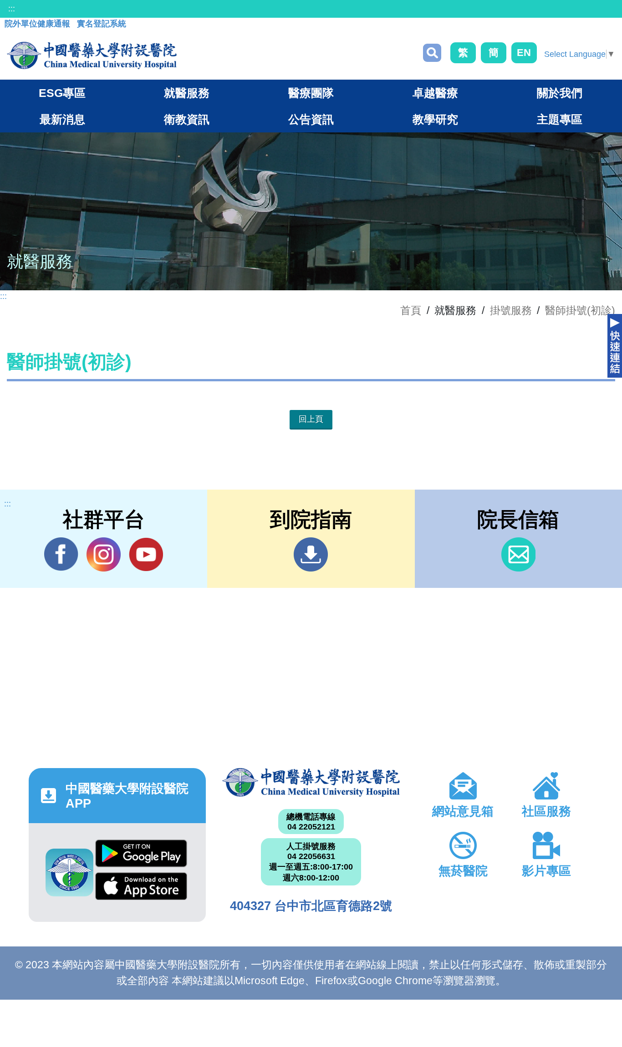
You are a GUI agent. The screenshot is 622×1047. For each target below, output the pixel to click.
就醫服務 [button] (186, 92)
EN (524, 52)
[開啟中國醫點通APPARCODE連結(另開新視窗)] (69, 872)
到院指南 (311, 554)
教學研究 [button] (435, 119)
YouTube (146, 554)
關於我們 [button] (559, 92)
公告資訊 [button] (311, 119)
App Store (141, 888)
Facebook (61, 554)
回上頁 (311, 419)
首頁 (410, 310)
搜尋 (432, 53)
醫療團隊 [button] (311, 92)
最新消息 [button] (62, 119)
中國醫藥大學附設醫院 (311, 782)
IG (104, 554)
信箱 (518, 554)
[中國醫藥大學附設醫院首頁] (92, 55)
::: (11, 8)
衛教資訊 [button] (186, 119)
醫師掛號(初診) (580, 310)
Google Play (141, 856)
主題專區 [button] (559, 119)
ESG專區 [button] (62, 92)
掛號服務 (511, 310)
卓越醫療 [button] (435, 92)
